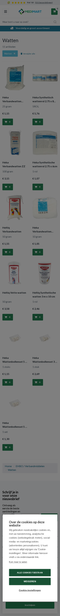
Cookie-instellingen (30, 590)
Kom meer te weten (18, 562)
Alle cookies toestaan (30, 573)
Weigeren (30, 581)
